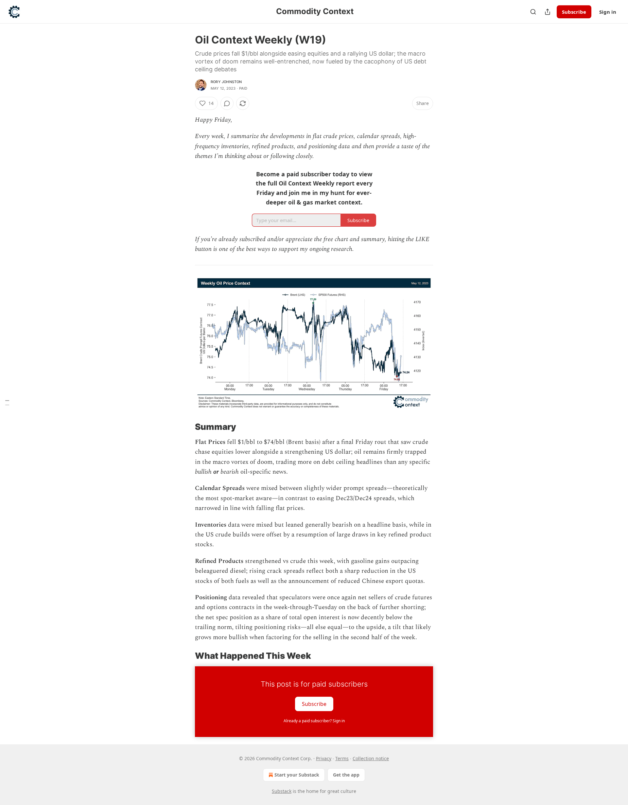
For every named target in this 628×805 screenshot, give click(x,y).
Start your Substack (296, 775)
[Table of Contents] (7, 402)
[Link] (186, 427)
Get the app (346, 775)
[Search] (533, 11)
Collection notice (371, 758)
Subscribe (574, 12)
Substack (281, 791)
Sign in (607, 12)
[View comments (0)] (227, 103)
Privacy (323, 758)
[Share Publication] (547, 11)
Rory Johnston (226, 81)
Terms (342, 758)
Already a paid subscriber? (314, 721)
